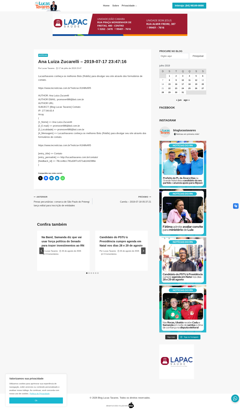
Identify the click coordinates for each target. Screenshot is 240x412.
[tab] (87, 273)
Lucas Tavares (48, 68)
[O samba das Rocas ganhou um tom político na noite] (182, 309)
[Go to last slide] (41, 250)
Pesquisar (198, 56)
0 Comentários (52, 254)
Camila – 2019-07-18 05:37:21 (135, 199)
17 (183, 84)
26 (196, 88)
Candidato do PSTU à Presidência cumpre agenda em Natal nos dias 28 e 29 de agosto (121, 241)
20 (203, 84)
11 (189, 80)
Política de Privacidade (40, 393)
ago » (187, 100)
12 (196, 80)
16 (176, 84)
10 (183, 80)
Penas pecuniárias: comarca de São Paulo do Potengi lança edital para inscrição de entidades (61, 201)
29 (169, 92)
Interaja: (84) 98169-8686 (189, 5)
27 (203, 88)
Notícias (43, 55)
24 (183, 88)
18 (189, 84)
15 (169, 84)
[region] (36, 390)
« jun (179, 100)
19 (196, 84)
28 (163, 92)
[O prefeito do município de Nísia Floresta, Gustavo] (182, 164)
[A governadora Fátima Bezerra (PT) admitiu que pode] (182, 212)
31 (183, 92)
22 (169, 88)
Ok (36, 400)
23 (176, 88)
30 (176, 92)
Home (106, 5)
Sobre (115, 5)
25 (189, 88)
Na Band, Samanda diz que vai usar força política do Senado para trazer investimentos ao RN (63, 241)
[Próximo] (143, 250)
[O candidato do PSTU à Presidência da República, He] (182, 260)
